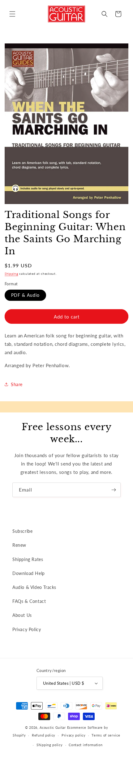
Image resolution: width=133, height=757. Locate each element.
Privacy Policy (26, 629)
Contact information (85, 745)
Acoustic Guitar (53, 727)
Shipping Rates (27, 559)
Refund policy (43, 735)
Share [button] (17, 384)
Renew (19, 545)
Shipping (11, 273)
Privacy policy (74, 735)
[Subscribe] (113, 490)
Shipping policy (49, 745)
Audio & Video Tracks (34, 587)
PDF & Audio (25, 295)
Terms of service (106, 735)
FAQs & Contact (29, 601)
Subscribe (22, 531)
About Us (22, 615)
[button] (12, 14)
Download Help (28, 573)
